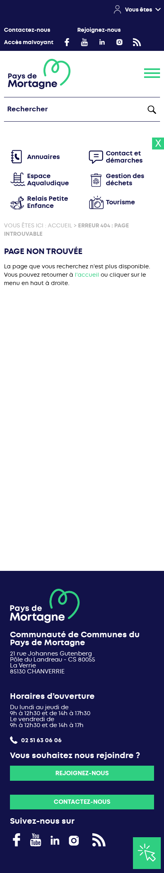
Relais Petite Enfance (47, 202)
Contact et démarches (124, 157)
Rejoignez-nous (99, 30)
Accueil (60, 225)
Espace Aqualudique (48, 179)
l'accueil (87, 274)
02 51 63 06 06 (41, 740)
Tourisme (120, 202)
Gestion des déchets (125, 179)
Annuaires (43, 157)
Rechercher (151, 109)
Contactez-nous (27, 30)
